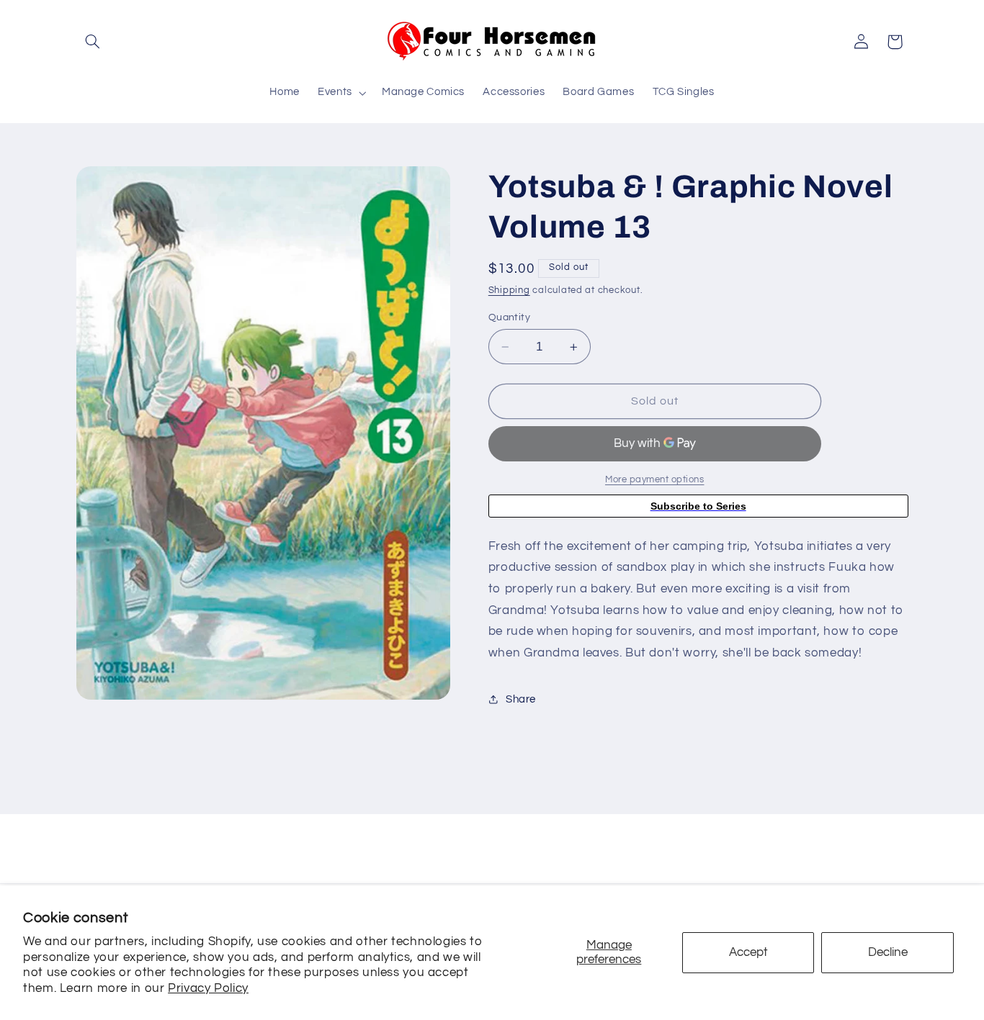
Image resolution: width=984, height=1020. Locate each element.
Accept (748, 952)
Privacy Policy (208, 988)
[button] (92, 41)
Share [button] (521, 699)
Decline (888, 952)
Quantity (509, 317)
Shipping (509, 290)
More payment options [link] (655, 479)
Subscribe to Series (698, 506)
